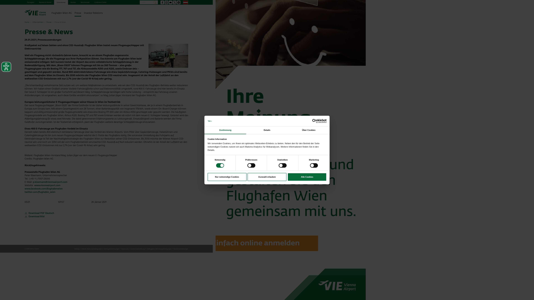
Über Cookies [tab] (308, 130)
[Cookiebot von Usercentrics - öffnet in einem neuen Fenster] (314, 121)
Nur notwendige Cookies (227, 177)
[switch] (251, 165)
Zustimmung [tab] (225, 130)
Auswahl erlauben (267, 177)
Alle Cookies (307, 177)
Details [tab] (267, 130)
